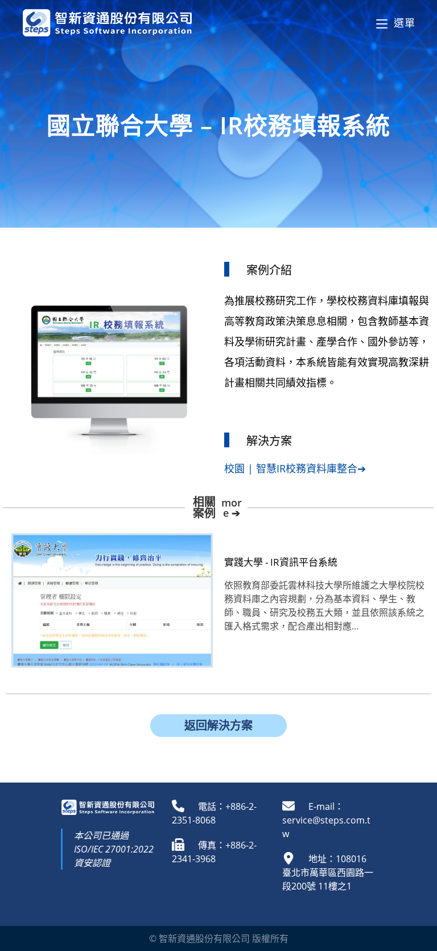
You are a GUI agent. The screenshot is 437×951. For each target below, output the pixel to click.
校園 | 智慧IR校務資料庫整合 (290, 468)
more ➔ (231, 508)
